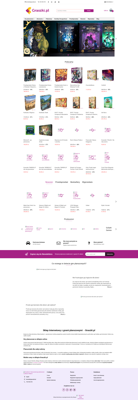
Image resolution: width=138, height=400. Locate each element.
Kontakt (49, 377)
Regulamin (73, 375)
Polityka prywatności (75, 380)
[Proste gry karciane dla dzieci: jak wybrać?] (92, 309)
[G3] (74, 229)
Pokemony (49, 19)
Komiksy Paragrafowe (60, 19)
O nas (48, 375)
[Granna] (109, 229)
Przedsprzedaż (73, 19)
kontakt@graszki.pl (31, 379)
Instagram (40, 362)
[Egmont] (40, 229)
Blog (98, 19)
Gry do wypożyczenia (99, 380)
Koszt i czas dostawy (99, 375)
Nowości (82, 19)
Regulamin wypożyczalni (76, 377)
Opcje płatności (98, 377)
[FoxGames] (52, 229)
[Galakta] (86, 229)
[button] (49, 372)
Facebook (35, 362)
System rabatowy (51, 380)
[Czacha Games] (29, 229)
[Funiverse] (63, 229)
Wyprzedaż (91, 19)
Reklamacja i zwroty (75, 382)
